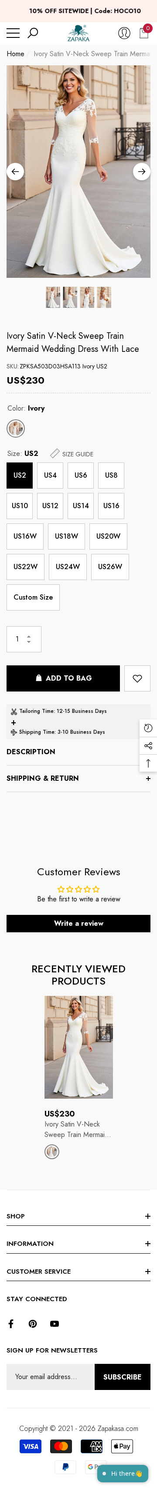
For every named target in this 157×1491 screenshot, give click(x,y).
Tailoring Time (36, 711)
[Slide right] (141, 171)
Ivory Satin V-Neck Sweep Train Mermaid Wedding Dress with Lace (73, 342)
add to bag (69, 678)
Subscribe (122, 1377)
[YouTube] (54, 1324)
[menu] (13, 33)
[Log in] (124, 33)
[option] (78, 171)
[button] (32, 33)
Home (15, 54)
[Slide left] (15, 171)
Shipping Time (37, 732)
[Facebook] (11, 1324)
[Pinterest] (33, 1324)
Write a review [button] (78, 923)
